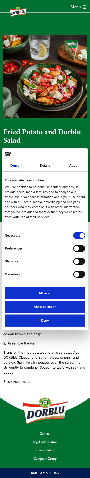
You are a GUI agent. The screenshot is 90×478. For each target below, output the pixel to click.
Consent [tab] (16, 165)
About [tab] (73, 165)
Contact (45, 434)
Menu (76, 7)
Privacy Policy (45, 450)
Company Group (45, 459)
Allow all (45, 293)
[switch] (79, 248)
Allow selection (45, 306)
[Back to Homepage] (16, 10)
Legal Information (45, 442)
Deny (45, 320)
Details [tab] (45, 165)
